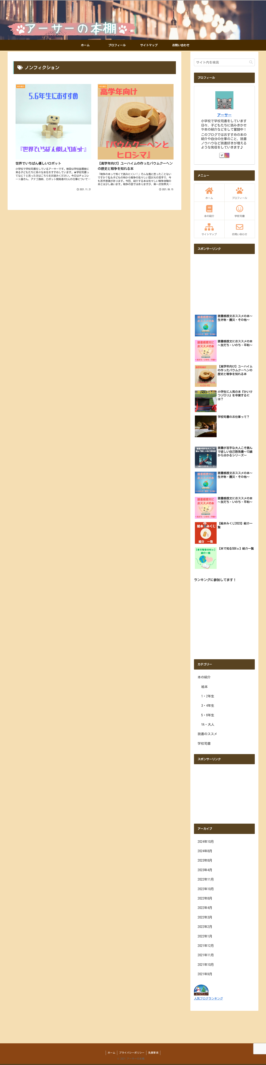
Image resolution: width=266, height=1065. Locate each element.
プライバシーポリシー (131, 1052)
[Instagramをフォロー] (227, 155)
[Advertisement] (224, 282)
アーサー (224, 115)
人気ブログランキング (208, 998)
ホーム (111, 1052)
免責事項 (153, 1052)
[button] (251, 62)
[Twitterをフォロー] (221, 155)
